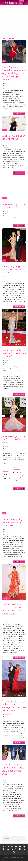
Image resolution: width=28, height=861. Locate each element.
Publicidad (18, 857)
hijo (4, 540)
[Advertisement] (14, 20)
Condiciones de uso (7, 857)
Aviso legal (21, 857)
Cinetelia (13, 729)
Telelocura (6, 731)
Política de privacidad (13, 857)
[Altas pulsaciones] (3, 846)
